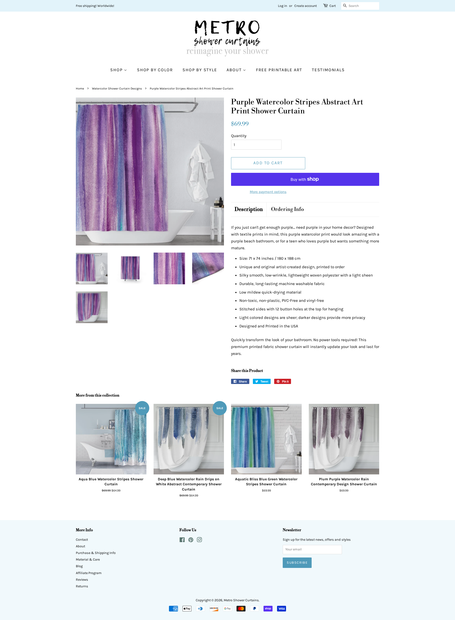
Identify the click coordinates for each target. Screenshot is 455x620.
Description (249, 209)
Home (80, 88)
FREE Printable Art (279, 69)
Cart (332, 6)
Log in (282, 6)
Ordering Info (287, 209)
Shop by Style (199, 69)
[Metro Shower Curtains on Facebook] (182, 541)
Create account (305, 6)
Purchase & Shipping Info (96, 553)
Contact (82, 540)
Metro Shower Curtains (241, 600)
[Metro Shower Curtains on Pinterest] (190, 541)
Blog (79, 566)
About (235, 69)
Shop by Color (155, 69)
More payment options (268, 192)
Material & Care (88, 560)
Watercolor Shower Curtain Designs (117, 88)
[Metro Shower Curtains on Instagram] (199, 541)
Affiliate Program (89, 573)
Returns (82, 586)
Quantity (238, 135)
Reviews (82, 580)
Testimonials (328, 69)
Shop (117, 69)
